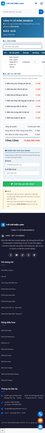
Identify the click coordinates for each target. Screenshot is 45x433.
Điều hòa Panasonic (8, 337)
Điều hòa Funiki (6, 355)
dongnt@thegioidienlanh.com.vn (16, 408)
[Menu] (41, 3)
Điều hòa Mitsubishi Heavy (10, 374)
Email (9, 161)
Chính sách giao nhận (8, 301)
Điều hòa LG (5, 343)
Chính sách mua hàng (8, 289)
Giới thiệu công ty (7, 270)
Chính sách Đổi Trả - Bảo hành (11, 307)
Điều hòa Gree (6, 361)
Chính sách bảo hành (8, 295)
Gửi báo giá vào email (24, 184)
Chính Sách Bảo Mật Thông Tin (11, 314)
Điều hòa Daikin (6, 330)
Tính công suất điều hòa (9, 283)
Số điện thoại (11, 169)
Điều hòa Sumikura (7, 349)
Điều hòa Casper (6, 368)
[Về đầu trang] (2, 430)
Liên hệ (3, 276)
